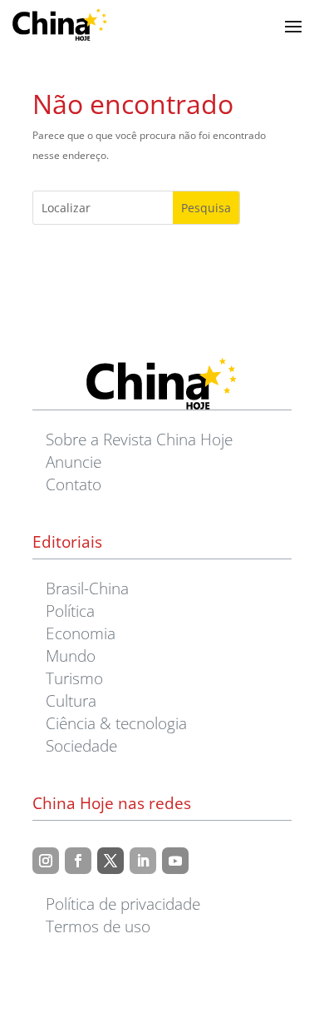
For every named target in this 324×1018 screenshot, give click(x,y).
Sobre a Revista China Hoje (139, 439)
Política (70, 610)
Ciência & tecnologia (116, 723)
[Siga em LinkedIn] (143, 860)
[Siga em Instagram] (45, 860)
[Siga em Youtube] (175, 860)
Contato (73, 484)
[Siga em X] (110, 860)
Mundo (71, 655)
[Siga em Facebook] (78, 860)
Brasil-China (87, 588)
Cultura (71, 700)
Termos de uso (98, 926)
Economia (80, 633)
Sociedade (81, 745)
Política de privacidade (123, 903)
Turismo (74, 678)
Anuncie (73, 461)
